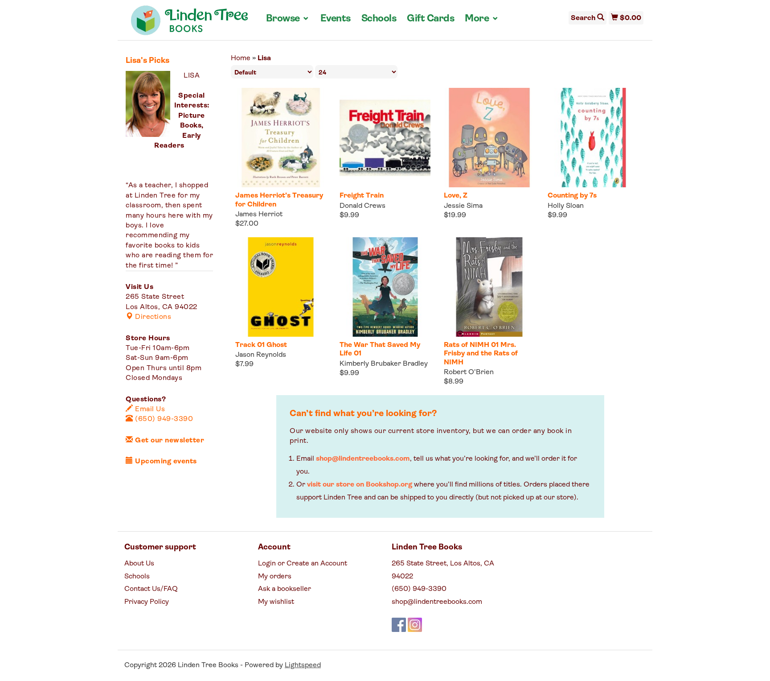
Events (335, 19)
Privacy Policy (146, 602)
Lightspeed (303, 665)
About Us (139, 563)
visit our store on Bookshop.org (359, 484)
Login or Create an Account (302, 563)
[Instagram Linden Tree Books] (415, 625)
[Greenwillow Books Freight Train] (385, 137)
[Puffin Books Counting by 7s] (593, 137)
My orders (274, 576)
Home (240, 58)
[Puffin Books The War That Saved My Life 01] (385, 287)
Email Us (149, 409)
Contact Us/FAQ (151, 589)
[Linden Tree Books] (189, 23)
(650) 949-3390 (163, 419)
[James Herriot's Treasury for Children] (280, 137)
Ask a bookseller (284, 589)
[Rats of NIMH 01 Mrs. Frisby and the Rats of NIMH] (489, 287)
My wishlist (276, 602)
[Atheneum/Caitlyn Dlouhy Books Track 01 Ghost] (280, 287)
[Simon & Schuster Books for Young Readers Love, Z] (489, 137)
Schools (379, 19)
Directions (152, 317)
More (482, 18)
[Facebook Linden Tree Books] (399, 625)
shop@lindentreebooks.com (363, 458)
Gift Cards (430, 19)
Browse (288, 18)
